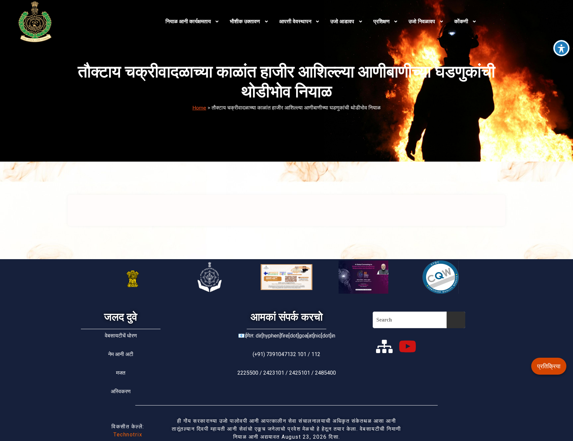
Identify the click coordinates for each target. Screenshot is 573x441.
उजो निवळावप (422, 21)
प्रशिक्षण (381, 21)
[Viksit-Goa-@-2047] (286, 277)
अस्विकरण (121, 391)
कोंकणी (461, 21)
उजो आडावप (342, 21)
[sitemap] (384, 346)
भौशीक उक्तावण (245, 21)
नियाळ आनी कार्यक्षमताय (188, 21)
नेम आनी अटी (120, 354)
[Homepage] (81, 21)
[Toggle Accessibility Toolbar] (561, 48)
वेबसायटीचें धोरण (121, 335)
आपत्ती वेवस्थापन (295, 21)
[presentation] (192, 21)
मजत (120, 373)
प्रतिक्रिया (548, 366)
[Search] (455, 320)
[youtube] (407, 346)
